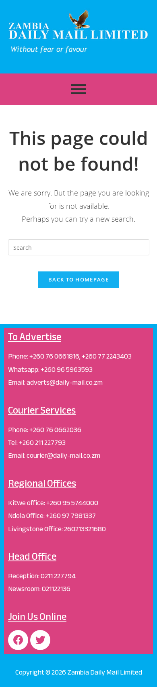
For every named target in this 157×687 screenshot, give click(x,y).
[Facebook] (18, 640)
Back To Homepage (78, 279)
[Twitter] (40, 640)
